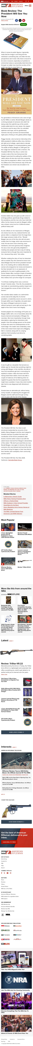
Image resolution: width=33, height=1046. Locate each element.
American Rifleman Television (11, 750)
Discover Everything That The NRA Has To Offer (15, 1012)
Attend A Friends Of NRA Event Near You (14, 1033)
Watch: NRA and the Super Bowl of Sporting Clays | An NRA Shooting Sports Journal (16, 778)
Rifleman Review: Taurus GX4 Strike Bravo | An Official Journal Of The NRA (16, 772)
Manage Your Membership (7, 911)
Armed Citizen (4, 886)
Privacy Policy (4, 1039)
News (2, 20)
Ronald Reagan (15, 488)
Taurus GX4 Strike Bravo (15, 775)
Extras (6, 20)
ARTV (2, 794)
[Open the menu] (30, 5)
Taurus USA (5, 775)
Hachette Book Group (15, 460)
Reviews (3, 882)
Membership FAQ (5, 909)
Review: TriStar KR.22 (12, 663)
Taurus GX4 (25, 775)
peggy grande (16, 491)
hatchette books (8, 491)
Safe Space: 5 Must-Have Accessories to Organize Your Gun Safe (10, 680)
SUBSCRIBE (9, 842)
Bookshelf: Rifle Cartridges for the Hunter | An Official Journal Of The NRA (7, 608)
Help (2, 865)
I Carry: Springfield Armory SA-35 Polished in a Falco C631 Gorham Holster (10, 710)
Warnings (3, 1041)
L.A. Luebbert (7, 488)
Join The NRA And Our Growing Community (15, 990)
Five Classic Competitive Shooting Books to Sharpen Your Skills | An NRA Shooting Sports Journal (25, 609)
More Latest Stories (20, 732)
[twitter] (20, 20)
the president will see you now (16, 489)
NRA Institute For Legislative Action (10, 896)
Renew (16, 1)
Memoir (21, 488)
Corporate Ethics (21, 1039)
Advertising (4, 859)
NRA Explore (4, 898)
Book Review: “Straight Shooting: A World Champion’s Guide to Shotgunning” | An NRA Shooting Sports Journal (25, 628)
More (10, 641)
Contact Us (4, 861)
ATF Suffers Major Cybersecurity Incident (8, 719)
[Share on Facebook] (16, 20)
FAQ (2, 863)
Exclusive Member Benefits (8, 906)
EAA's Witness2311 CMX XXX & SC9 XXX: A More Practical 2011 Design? (11, 690)
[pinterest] (23, 20)
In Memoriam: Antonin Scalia (13, 497)
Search (3, 868)
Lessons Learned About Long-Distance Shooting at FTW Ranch (10, 700)
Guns (5, 674)
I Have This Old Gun (7, 800)
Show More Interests (20, 822)
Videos (3, 884)
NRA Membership (5, 904)
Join (12, 1)
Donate (21, 1)
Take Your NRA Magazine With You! (12, 969)
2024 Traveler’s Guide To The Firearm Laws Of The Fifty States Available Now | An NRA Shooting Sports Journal (7, 628)
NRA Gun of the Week (6, 888)
